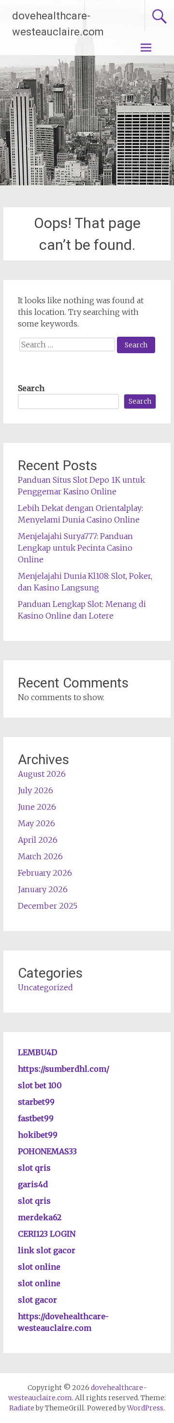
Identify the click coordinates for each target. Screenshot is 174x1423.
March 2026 (40, 856)
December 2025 (47, 906)
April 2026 (38, 840)
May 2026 (36, 823)
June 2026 (37, 807)
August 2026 (42, 774)
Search (31, 388)
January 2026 (43, 889)
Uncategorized (45, 987)
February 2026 (45, 873)
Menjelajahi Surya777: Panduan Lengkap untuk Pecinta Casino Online (75, 547)
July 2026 (35, 790)
